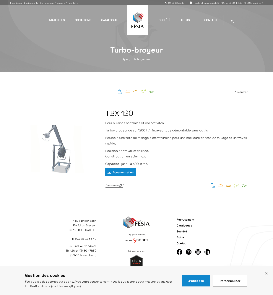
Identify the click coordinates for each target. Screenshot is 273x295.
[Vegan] (151, 93)
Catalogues (110, 20)
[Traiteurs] (128, 93)
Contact (210, 20)
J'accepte (196, 280)
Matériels (57, 20)
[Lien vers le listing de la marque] (114, 187)
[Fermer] (266, 273)
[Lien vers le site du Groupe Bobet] (136, 241)
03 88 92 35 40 (176, 2)
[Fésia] (137, 27)
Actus (185, 20)
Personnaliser (230, 280)
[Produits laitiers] (120, 93)
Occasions (83, 20)
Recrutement (185, 219)
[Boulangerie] (135, 93)
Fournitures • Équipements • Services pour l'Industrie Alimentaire (44, 2)
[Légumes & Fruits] (143, 93)
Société (164, 20)
